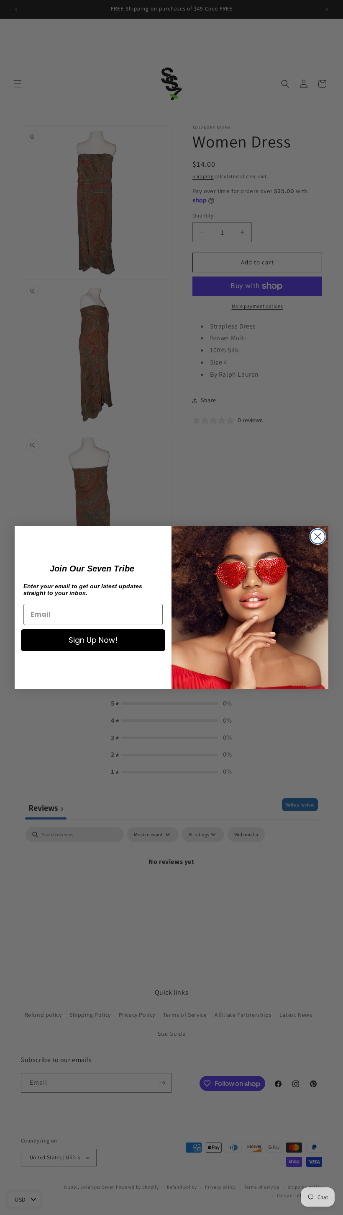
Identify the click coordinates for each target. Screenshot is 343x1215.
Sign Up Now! (93, 640)
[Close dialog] (317, 536)
